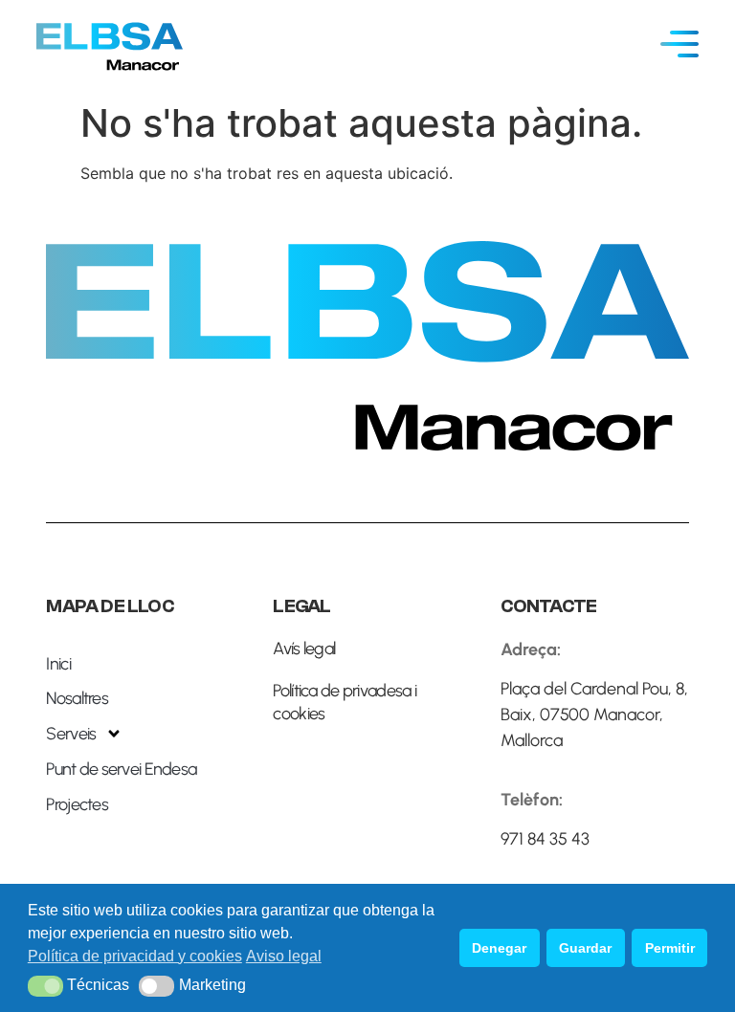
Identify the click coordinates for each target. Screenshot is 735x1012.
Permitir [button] (670, 948)
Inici (58, 663)
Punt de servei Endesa (121, 769)
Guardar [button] (585, 948)
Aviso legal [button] (284, 956)
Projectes (77, 804)
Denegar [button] (499, 948)
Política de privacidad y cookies (135, 956)
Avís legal (304, 648)
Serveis (71, 733)
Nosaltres (77, 698)
